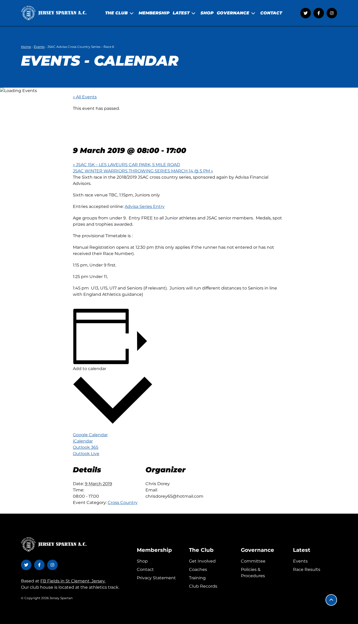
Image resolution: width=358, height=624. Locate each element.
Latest (301, 550)
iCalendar (83, 441)
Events (39, 47)
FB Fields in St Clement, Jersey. (72, 580)
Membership (154, 550)
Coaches (198, 569)
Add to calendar (89, 368)
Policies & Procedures (253, 572)
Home (26, 47)
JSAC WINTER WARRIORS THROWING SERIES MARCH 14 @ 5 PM (143, 170)
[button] (331, 600)
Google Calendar (90, 434)
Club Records (203, 586)
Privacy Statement (156, 577)
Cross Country (123, 502)
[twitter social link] (305, 13)
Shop (142, 561)
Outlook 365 (85, 447)
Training (197, 577)
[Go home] (53, 13)
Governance (257, 550)
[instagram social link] (332, 13)
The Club (201, 550)
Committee (253, 561)
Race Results (306, 569)
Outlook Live (86, 453)
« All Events (85, 96)
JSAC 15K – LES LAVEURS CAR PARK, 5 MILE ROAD (126, 164)
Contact (145, 569)
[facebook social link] (318, 13)
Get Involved (202, 561)
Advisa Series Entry (145, 206)
